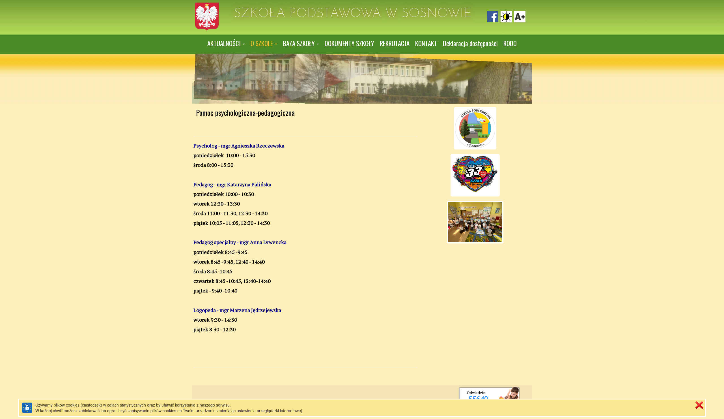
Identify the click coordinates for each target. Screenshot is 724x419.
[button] (226, 43)
